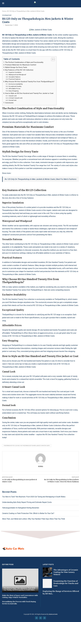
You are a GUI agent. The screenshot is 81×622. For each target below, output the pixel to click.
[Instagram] (44, 617)
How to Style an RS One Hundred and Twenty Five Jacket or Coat (29, 93)
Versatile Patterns (14, 77)
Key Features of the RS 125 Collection (19, 70)
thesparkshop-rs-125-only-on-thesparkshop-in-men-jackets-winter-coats (27, 445)
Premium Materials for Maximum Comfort (20, 65)
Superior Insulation (15, 72)
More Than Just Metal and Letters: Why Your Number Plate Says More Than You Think (33, 519)
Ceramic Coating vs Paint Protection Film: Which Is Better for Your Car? (28, 513)
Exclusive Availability (16, 84)
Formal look (12, 100)
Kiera (40, 466)
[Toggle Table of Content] (52, 59)
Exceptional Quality (15, 86)
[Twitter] (40, 617)
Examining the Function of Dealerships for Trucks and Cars (65, 583)
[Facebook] (36, 617)
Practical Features (15, 79)
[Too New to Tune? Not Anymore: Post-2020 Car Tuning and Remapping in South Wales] (20, 580)
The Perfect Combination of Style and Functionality (24, 62)
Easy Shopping (13, 91)
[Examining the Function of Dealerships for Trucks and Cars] (47, 583)
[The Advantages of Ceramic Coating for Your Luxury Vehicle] (47, 572)
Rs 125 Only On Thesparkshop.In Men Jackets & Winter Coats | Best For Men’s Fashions (40, 179)
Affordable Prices (14, 88)
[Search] (78, 3)
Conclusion (9, 103)
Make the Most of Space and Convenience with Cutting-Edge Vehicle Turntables (20, 596)
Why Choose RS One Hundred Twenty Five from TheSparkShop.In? (29, 82)
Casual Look (13, 96)
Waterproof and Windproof (17, 74)
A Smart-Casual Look (15, 98)
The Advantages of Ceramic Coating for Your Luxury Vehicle (65, 572)
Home (4, 11)
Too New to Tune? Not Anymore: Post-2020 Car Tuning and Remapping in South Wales (33, 497)
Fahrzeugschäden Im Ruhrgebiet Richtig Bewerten (20, 508)
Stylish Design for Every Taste (16, 67)
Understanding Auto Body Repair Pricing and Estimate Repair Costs (27, 502)
